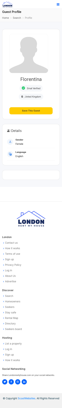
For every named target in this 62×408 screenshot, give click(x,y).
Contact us (11, 243)
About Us (10, 276)
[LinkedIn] (17, 381)
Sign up (9, 259)
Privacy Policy (13, 265)
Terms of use (12, 254)
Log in (8, 270)
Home (5, 17)
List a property (13, 343)
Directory (10, 323)
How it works (12, 248)
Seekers (9, 307)
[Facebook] (11, 381)
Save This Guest (31, 110)
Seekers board (13, 329)
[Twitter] (4, 381)
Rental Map (11, 318)
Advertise (10, 281)
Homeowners (12, 301)
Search (17, 17)
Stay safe (10, 312)
